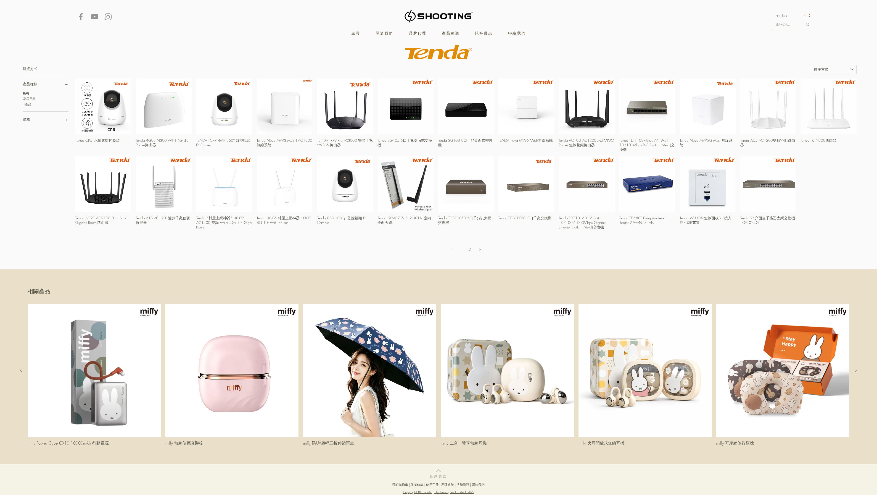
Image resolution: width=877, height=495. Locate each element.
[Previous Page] (451, 249)
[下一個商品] (856, 370)
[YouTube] (94, 16)
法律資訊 (463, 485)
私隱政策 (447, 485)
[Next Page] (480, 249)
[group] (438, 375)
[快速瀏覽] (103, 106)
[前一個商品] (21, 370)
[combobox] (833, 69)
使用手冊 (432, 485)
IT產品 (27, 104)
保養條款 (417, 485)
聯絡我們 (478, 485)
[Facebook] (80, 16)
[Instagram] (108, 16)
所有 (26, 93)
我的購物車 (400, 485)
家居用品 (29, 99)
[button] (417, 33)
